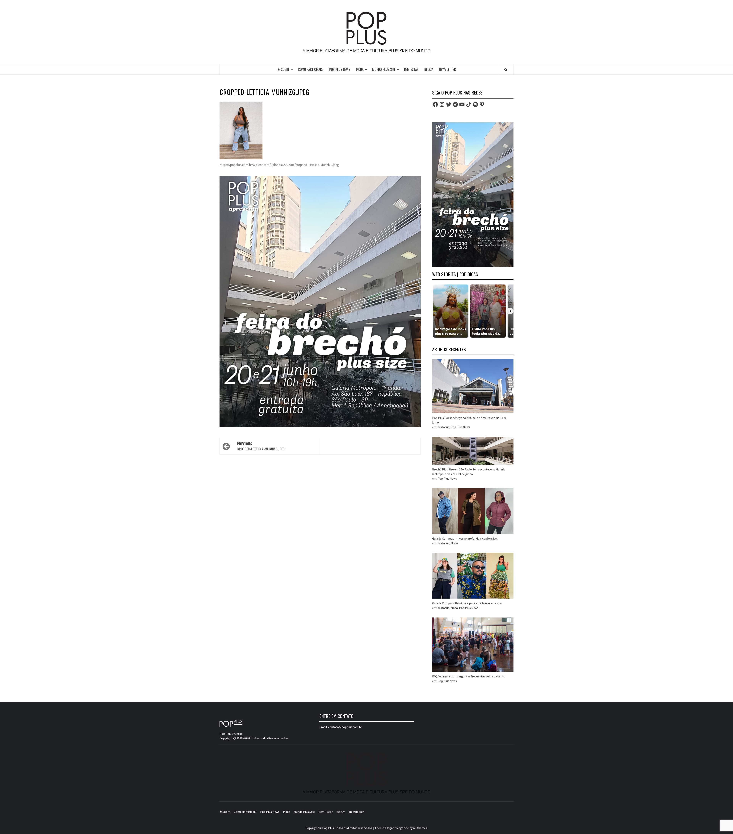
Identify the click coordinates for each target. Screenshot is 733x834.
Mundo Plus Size (384, 69)
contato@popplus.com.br (345, 727)
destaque (443, 427)
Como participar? (311, 69)
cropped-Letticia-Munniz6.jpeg (261, 446)
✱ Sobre (283, 69)
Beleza (429, 69)
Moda (360, 69)
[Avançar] (510, 311)
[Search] (505, 69)
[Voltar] (435, 311)
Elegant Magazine (397, 828)
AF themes (420, 828)
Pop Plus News (339, 69)
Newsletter (447, 69)
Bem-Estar (411, 69)
